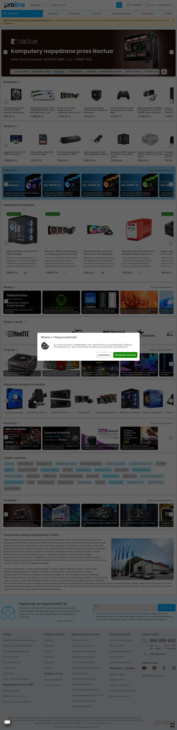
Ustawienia (104, 355)
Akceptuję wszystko (125, 354)
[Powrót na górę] (172, 725)
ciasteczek (79, 344)
